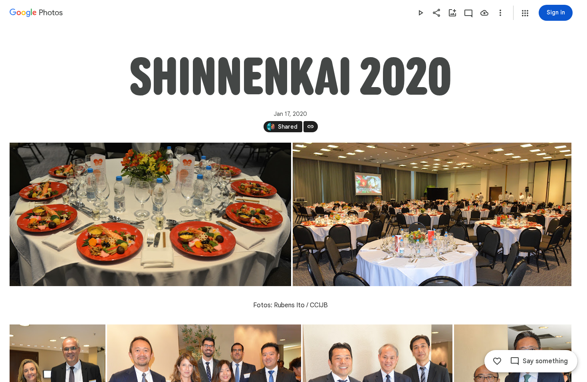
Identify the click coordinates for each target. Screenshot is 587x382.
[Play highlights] (420, 12)
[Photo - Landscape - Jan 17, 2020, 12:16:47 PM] (150, 214)
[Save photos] (484, 13)
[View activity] (468, 13)
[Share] (436, 13)
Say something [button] (545, 361)
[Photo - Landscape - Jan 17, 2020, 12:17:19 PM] (432, 214)
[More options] (500, 13)
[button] (525, 13)
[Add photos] (452, 13)
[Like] (497, 361)
